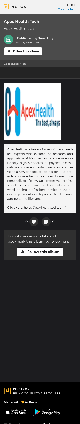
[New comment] (46, 221)
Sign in (71, 4)
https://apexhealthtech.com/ (45, 208)
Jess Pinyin (47, 38)
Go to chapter (12, 63)
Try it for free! (67, 9)
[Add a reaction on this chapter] (33, 221)
